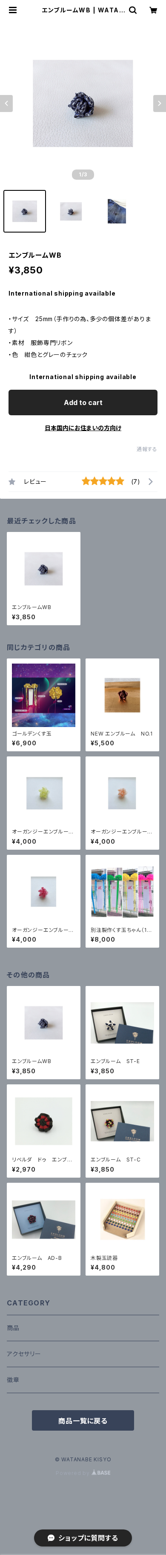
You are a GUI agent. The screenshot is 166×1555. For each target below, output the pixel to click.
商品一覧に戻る (83, 1421)
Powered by (74, 1473)
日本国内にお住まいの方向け (83, 427)
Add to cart (83, 402)
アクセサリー (24, 1353)
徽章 (13, 1379)
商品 (13, 1327)
